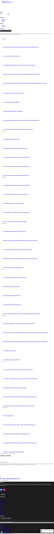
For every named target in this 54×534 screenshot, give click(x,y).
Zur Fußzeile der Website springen (6, 2)
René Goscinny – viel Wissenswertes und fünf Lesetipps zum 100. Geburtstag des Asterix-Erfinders (20, 378)
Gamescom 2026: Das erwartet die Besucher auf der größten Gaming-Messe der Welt (18, 369)
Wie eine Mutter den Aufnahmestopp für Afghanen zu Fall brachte (14, 277)
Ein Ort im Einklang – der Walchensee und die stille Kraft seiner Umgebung (16, 212)
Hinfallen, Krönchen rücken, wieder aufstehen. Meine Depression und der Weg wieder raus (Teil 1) (20, 258)
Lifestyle (1, 505)
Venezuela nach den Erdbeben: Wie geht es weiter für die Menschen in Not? (16, 157)
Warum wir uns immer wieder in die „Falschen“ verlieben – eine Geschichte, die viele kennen (19, 424)
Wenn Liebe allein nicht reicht (8, 415)
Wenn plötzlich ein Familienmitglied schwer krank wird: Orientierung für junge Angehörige (19, 65)
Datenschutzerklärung (16, 34)
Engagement (2, 498)
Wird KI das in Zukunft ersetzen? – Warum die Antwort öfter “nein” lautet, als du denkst (18, 323)
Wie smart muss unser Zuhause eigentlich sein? (11, 102)
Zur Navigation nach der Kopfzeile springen (7, 1)
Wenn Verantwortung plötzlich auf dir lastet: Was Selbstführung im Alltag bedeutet (17, 249)
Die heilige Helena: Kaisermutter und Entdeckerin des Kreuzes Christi (15, 148)
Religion (1, 510)
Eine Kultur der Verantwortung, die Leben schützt (12, 304)
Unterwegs (2, 514)
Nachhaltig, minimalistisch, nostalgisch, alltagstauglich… (13, 111)
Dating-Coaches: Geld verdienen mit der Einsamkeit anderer (13, 451)
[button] (6, 528)
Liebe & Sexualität (4, 407)
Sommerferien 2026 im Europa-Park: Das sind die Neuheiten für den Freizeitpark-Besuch (18, 405)
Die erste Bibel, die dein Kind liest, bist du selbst (11, 139)
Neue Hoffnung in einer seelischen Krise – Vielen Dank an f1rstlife (14, 231)
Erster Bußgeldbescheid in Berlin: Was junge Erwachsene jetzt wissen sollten (16, 185)
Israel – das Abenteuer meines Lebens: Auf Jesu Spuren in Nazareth (15, 221)
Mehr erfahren (3, 494)
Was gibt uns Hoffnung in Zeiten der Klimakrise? (11, 56)
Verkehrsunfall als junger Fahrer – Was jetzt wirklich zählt (13, 203)
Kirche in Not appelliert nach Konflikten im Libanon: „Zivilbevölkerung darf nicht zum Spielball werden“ (21, 313)
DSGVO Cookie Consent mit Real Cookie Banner (7, 533)
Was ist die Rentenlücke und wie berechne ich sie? (11, 359)
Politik (3, 269)
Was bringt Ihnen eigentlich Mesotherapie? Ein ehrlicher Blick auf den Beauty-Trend (18, 129)
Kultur (3, 361)
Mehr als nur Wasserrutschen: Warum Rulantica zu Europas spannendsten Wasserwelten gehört (20, 396)
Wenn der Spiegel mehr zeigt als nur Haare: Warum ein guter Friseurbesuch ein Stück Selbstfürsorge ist (21, 120)
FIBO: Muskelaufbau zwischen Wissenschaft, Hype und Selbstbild (14, 387)
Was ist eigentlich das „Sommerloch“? (9, 350)
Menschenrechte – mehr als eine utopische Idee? (11, 286)
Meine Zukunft (4, 223)
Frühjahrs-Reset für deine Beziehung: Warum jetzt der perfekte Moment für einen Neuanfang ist (20, 442)
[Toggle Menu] (0, 37)
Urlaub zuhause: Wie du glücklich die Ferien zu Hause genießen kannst (15, 194)
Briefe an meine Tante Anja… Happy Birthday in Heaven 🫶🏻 (13, 93)
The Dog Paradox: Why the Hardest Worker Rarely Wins (13, 267)
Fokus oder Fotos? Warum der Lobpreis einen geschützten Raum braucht (16, 175)
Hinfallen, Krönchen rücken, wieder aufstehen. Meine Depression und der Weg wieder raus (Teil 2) (20, 240)
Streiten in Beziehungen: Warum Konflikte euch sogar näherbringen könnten (16, 433)
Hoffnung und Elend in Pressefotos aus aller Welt (11, 295)
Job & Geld (3, 315)
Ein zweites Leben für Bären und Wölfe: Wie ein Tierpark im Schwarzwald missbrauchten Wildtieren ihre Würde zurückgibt (24, 83)
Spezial (1, 512)
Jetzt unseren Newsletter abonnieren (6, 30)
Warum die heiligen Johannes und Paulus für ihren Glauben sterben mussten (16, 166)
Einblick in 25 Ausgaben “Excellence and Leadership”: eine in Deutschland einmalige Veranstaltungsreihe (21, 74)
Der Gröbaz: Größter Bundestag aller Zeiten (9, 478)
